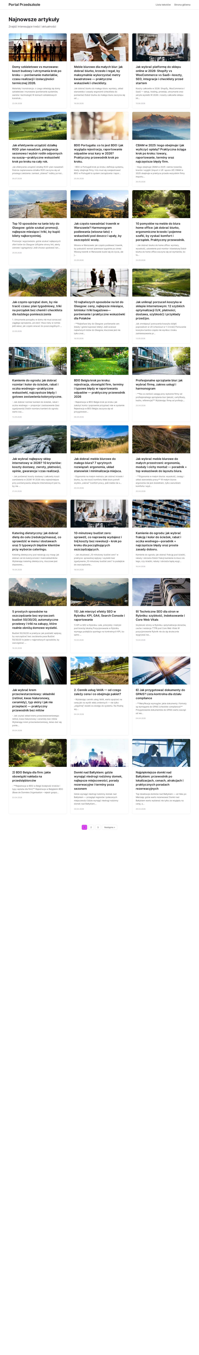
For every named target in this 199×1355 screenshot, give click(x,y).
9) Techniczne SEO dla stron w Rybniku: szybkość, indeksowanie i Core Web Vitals (160, 615)
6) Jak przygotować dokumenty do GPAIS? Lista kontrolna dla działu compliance (160, 694)
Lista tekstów (163, 4)
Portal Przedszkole (24, 4)
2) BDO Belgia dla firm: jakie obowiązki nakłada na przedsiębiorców (31, 776)
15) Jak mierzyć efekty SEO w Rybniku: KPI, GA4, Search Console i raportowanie (99, 615)
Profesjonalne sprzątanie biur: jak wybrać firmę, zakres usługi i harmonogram (159, 384)
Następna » (109, 827)
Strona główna (182, 4)
